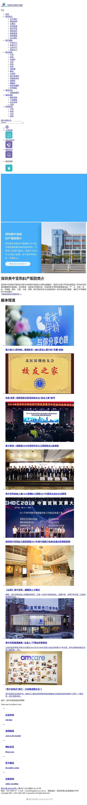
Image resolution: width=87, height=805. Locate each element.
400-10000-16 (6, 120)
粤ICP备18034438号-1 (9, 788)
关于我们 (13, 19)
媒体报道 (13, 33)
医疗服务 (9, 40)
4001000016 (9, 140)
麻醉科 (12, 83)
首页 (7, 14)
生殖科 (12, 59)
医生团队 (9, 52)
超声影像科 (14, 85)
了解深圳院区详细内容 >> (11, 294)
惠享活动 (9, 90)
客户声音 (13, 28)
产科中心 (13, 43)
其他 (12, 116)
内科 (12, 64)
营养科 (12, 81)
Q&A (12, 104)
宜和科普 (9, 107)
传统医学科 (14, 78)
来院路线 (13, 36)
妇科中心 (13, 45)
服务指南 (9, 95)
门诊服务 (13, 100)
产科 (12, 55)
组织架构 (13, 21)
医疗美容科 (14, 76)
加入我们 (13, 38)
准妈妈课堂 (14, 93)
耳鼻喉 (12, 69)
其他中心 (13, 50)
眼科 (12, 71)
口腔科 (12, 74)
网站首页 (9, 150)
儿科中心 (13, 47)
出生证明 (13, 102)
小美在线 (9, 130)
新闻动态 (13, 31)
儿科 (12, 62)
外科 (12, 66)
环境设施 (13, 26)
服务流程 (13, 97)
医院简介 (9, 17)
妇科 (12, 57)
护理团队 (13, 88)
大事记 (12, 24)
